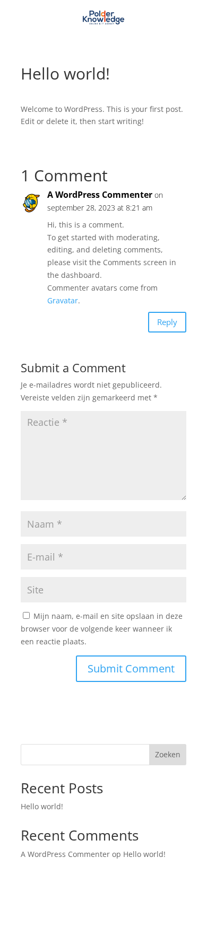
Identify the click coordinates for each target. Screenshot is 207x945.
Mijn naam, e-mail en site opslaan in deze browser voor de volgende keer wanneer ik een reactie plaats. (102, 628)
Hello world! (42, 806)
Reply (167, 322)
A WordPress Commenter (99, 194)
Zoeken (167, 754)
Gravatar (62, 300)
